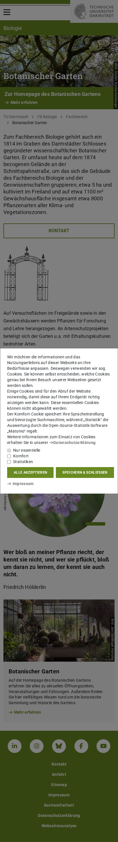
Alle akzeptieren (30, 472)
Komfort (21, 456)
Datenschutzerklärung (74, 442)
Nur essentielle (26, 450)
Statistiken (23, 461)
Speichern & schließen (84, 472)
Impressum (23, 483)
